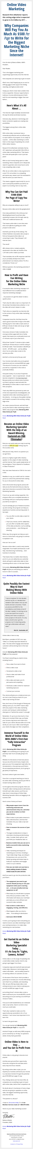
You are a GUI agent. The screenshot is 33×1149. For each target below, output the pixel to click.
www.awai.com (16, 1141)
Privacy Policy (19, 1144)
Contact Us (12, 1144)
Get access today (14, 1102)
